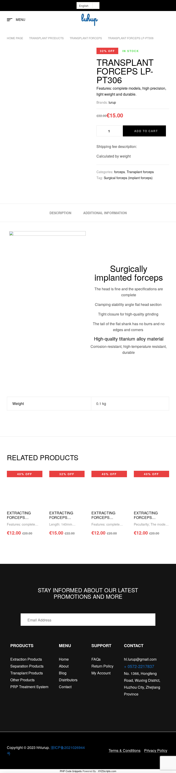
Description (60, 213)
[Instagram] (143, 703)
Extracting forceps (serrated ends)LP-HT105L (64, 519)
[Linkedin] (152, 703)
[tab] (60, 213)
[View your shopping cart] (167, 20)
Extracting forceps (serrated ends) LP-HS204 (108, 519)
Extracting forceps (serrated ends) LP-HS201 (151, 519)
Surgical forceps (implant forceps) (128, 177)
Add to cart (146, 131)
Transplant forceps (86, 38)
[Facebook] (126, 703)
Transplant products (46, 38)
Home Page (15, 38)
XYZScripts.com (107, 771)
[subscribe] (154, 619)
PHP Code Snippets (71, 771)
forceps (119, 171)
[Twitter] (135, 703)
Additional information (105, 213)
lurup (112, 102)
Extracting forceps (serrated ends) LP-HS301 (24, 519)
